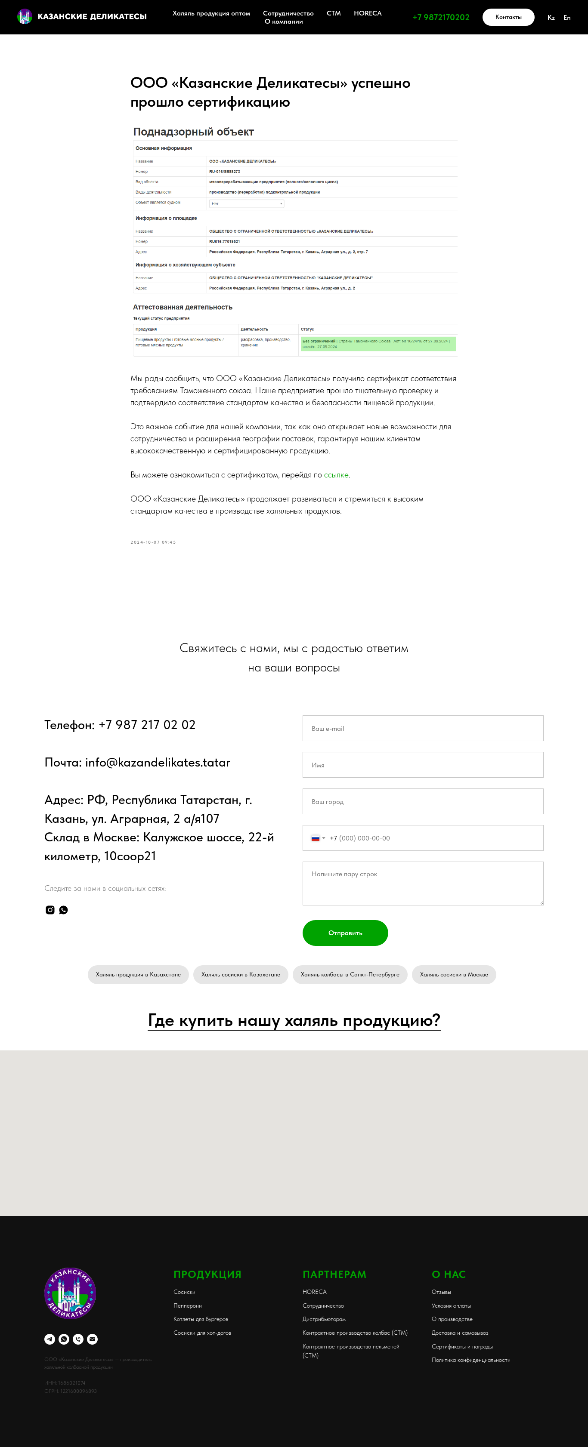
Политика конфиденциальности (471, 1359)
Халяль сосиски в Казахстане (240, 974)
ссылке (336, 474)
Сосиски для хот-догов (202, 1332)
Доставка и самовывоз (460, 1332)
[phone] (78, 1339)
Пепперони (187, 1305)
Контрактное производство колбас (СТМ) (355, 1332)
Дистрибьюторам (324, 1318)
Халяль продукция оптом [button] (211, 13)
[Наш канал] (49, 1339)
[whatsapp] (63, 910)
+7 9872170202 (441, 17)
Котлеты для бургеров (200, 1318)
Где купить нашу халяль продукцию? (294, 1019)
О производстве (452, 1318)
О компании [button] (284, 21)
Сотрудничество (288, 13)
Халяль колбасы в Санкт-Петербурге (350, 974)
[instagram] (50, 910)
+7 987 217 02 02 (147, 724)
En (567, 17)
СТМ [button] (334, 13)
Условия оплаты (451, 1305)
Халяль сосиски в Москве (454, 974)
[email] (92, 1339)
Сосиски (184, 1291)
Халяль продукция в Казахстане (138, 974)
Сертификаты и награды (462, 1346)
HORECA (368, 13)
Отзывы (441, 1291)
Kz (551, 17)
